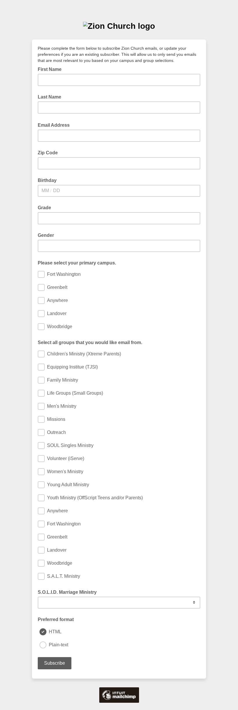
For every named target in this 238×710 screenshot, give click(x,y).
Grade (44, 207)
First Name (50, 69)
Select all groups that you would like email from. (90, 342)
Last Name (49, 96)
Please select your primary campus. (77, 262)
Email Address (55, 124)
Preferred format (56, 619)
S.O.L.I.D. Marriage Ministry (67, 592)
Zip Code (48, 152)
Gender (46, 235)
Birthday (47, 180)
